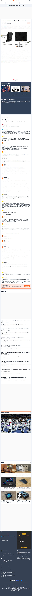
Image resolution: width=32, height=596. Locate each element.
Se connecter (27, 286)
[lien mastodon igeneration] (16, 580)
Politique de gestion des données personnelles (15, 585)
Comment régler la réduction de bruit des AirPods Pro (24, 558)
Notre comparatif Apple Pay (4, 555)
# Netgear (2, 83)
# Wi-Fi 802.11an (8, 83)
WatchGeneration (12, 536)
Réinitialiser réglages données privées (16, 590)
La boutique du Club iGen (4, 540)
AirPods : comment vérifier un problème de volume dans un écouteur (23, 553)
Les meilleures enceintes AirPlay (4, 553)
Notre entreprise (25, 585)
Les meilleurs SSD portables (11, 553)
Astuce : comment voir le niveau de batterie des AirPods (23, 557)
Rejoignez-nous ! (24, 547)
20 (9, 23)
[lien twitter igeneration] (19, 580)
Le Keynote (2, 539)
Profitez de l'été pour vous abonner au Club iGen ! (16, 5)
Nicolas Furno (4, 22)
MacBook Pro (4, 61)
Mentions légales (2, 585)
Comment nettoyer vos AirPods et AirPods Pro (23, 554)
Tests (2, 462)
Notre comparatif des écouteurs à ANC (12, 555)
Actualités (3, 291)
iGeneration (4, 536)
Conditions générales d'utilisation (8, 585)
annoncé (5, 26)
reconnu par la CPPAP (13, 588)
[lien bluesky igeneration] (21, 580)
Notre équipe (22, 585)
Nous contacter (29, 585)
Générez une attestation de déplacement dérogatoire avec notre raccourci (24, 559)
